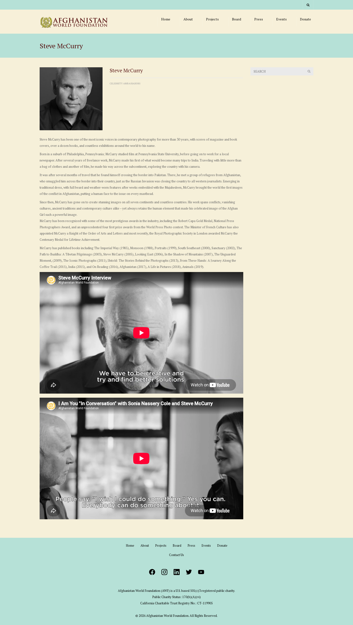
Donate (305, 19)
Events (281, 19)
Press (258, 19)
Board (236, 19)
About (188, 19)
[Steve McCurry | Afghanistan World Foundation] (76, 21)
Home (165, 19)
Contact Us (176, 555)
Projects (212, 19)
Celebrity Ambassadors (125, 83)
